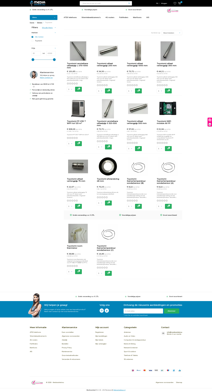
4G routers (109, 17)
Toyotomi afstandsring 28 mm (108, 180)
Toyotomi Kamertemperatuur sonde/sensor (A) (166, 181)
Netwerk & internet (130, 348)
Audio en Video (129, 336)
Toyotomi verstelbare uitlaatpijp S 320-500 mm (107, 123)
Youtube (107, 310)
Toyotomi (38, 41)
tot (43, 53)
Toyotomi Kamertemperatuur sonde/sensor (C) (106, 248)
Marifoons (137, 17)
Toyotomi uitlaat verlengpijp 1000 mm (137, 64)
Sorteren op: (155, 33)
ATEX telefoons (70, 17)
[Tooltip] (34, 87)
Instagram (102, 310)
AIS (147, 17)
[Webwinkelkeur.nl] (172, 10)
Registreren (99, 332)
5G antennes (128, 359)
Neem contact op (46, 78)
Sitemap (179, 382)
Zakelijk (64, 340)
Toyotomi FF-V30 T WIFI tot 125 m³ (76, 122)
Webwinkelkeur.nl (119, 390)
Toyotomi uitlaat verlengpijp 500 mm (137, 122)
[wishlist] (175, 3)
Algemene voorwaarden (71, 336)
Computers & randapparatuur (135, 340)
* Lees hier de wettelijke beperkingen (136, 315)
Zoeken (129, 3)
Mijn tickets (99, 340)
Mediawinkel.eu (58, 382)
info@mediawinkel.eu (174, 332)
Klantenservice (67, 351)
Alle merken (39, 37)
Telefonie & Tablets (131, 355)
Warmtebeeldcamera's (91, 17)
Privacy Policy (67, 348)
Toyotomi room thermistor (74, 247)
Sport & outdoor (130, 351)
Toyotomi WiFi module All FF (164, 122)
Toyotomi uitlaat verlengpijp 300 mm (167, 64)
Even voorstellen (68, 332)
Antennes (127, 332)
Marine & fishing (129, 344)
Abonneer (172, 311)
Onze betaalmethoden (70, 355)
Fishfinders (123, 17)
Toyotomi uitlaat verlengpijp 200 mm (107, 64)
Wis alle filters (47, 28)
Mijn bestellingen (101, 336)
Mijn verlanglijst (100, 344)
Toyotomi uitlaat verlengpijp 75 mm (76, 180)
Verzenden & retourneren (71, 359)
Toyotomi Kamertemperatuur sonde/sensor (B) (136, 181)
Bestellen (65, 344)
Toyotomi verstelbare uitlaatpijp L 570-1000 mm (77, 65)
